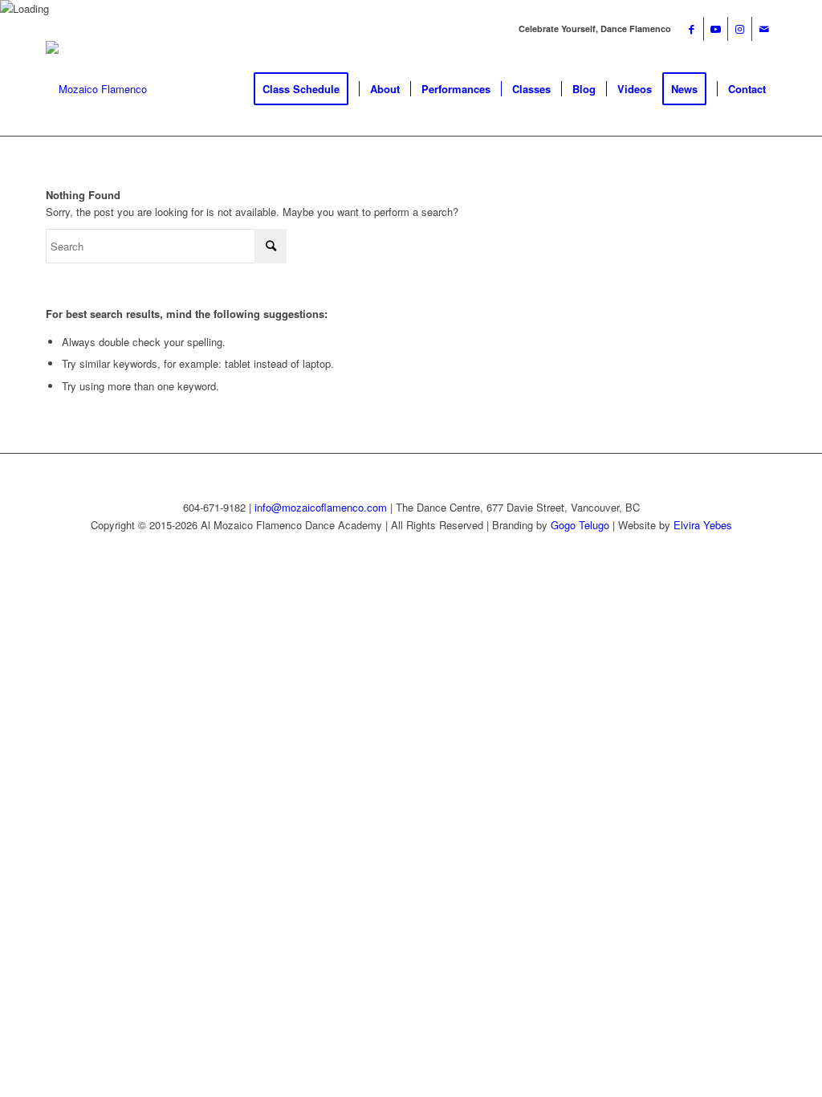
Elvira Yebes (702, 524)
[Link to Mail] (764, 29)
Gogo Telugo (580, 524)
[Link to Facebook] (691, 29)
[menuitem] (306, 89)
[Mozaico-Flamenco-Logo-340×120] (96, 89)
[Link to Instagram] (739, 29)
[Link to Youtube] (715, 29)
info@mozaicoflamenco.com (320, 507)
